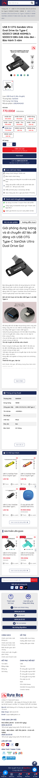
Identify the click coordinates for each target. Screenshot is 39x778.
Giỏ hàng (4, 671)
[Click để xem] (19, 62)
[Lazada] (7, 744)
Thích (7, 484)
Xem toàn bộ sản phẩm (18, 522)
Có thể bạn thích (12, 453)
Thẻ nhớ (22, 666)
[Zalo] (12, 587)
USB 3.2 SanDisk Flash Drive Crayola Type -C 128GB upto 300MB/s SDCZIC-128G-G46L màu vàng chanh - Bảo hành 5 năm (10, 475)
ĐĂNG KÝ (34, 580)
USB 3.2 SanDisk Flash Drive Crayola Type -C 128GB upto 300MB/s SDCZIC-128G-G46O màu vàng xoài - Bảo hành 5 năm (28, 475)
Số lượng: (5, 140)
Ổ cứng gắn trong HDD (27, 676)
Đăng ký (4, 669)
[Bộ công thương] (9, 758)
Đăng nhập (5, 666)
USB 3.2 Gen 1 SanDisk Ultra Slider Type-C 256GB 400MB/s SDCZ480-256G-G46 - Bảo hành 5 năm (10, 506)
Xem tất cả (19, 445)
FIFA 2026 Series (25, 684)
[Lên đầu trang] (35, 758)
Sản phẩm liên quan (13, 531)
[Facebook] (16, 587)
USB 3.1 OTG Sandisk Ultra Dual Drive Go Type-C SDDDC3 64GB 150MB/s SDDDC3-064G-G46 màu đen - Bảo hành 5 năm (10, 554)
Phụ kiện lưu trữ (25, 679)
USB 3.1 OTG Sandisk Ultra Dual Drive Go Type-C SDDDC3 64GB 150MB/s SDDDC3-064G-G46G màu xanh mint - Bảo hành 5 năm (28, 554)
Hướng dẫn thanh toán (27, 641)
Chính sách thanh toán (9, 657)
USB (21, 664)
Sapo (25, 770)
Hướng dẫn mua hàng (27, 638)
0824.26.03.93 (7, 735)
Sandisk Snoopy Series (27, 687)
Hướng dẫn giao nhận (27, 643)
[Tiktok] (26, 587)
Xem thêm (19, 381)
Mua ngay (19, 156)
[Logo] (4, 2)
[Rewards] (5, 772)
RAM (21, 682)
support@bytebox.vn (13, 714)
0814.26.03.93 (19, 611)
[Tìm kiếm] (32, 3)
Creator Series (24, 689)
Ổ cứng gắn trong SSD (27, 674)
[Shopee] (3, 744)
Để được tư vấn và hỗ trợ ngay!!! (19, 162)
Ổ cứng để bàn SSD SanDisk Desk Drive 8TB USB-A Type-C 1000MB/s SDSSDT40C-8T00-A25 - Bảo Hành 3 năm (28, 506)
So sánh (15, 484)
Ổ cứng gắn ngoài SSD (27, 669)
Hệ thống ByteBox (19, 627)
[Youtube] (21, 587)
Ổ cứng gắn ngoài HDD (27, 671)
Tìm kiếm (5, 664)
